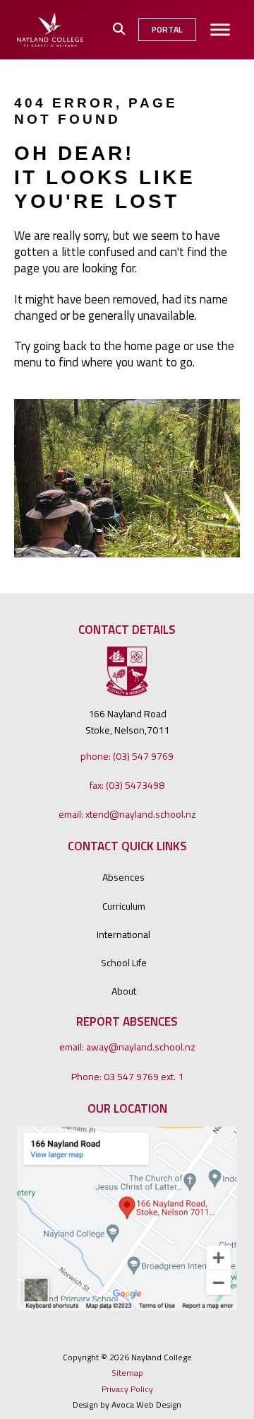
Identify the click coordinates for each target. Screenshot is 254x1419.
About (123, 990)
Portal (167, 29)
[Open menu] (220, 29)
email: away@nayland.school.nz (127, 1046)
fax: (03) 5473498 (127, 784)
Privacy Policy (127, 1389)
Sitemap (127, 1373)
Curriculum (123, 905)
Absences (123, 876)
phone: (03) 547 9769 (127, 755)
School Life (124, 962)
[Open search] (119, 29)
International (123, 934)
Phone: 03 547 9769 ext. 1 (127, 1076)
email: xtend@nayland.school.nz (127, 813)
